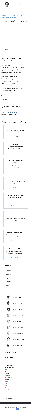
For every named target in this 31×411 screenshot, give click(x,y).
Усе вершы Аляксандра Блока (12, 106)
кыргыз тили (9, 388)
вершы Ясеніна (16, 297)
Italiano (8, 383)
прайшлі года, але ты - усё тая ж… (15, 215)
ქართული (9, 377)
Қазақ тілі (8, 385)
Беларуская (9, 369)
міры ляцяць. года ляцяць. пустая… (15, 161)
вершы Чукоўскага (17, 333)
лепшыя (8, 270)
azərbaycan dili (10, 367)
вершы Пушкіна (16, 321)
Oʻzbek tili (9, 398)
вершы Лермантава (17, 327)
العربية (8, 363)
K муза (15, 144)
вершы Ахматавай (17, 303)
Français (8, 375)
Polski (7, 390)
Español (8, 392)
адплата (15, 127)
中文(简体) (9, 371)
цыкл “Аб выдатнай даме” (13, 289)
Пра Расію (9, 281)
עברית (7, 381)
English (8, 373)
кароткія (8, 274)
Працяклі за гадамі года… (15, 232)
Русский (8, 361)
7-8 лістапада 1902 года (15, 249)
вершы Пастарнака (17, 315)
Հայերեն (9, 365)
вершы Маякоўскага (18, 339)
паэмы (8, 285)
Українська (9, 396)
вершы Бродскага (17, 345)
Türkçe (8, 394)
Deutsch (8, 379)
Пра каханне (9, 278)
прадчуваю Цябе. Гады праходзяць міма (15, 196)
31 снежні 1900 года (15, 179)
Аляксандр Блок (18, 5)
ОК (17, 409)
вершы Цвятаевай (17, 309)
